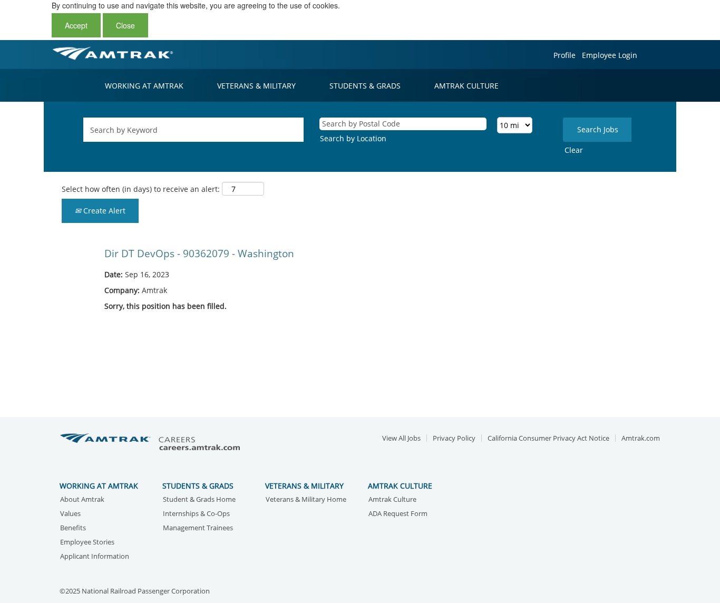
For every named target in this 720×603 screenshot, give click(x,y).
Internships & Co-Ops (196, 514)
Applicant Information (94, 557)
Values (70, 514)
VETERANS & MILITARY (256, 86)
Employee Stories (87, 543)
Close (125, 25)
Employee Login (609, 55)
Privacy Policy (454, 438)
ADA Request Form (397, 514)
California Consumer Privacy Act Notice (548, 438)
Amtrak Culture (392, 500)
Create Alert (103, 211)
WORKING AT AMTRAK (144, 86)
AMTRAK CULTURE (466, 86)
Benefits (73, 528)
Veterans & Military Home (306, 500)
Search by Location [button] (353, 138)
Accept (76, 25)
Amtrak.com (640, 438)
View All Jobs (401, 438)
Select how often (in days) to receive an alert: (141, 189)
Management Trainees (198, 528)
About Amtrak (82, 500)
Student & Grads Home (199, 500)
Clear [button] (574, 150)
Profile (564, 55)
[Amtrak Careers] (152, 442)
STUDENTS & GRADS (365, 86)
